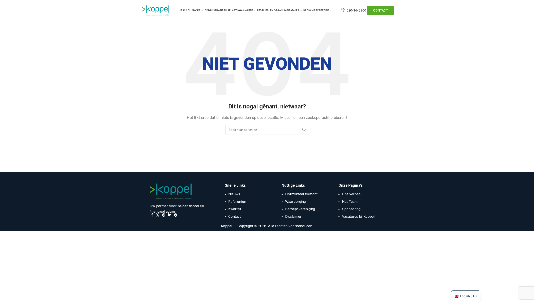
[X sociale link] (158, 215)
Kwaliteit (234, 209)
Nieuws (234, 194)
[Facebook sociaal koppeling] (152, 215)
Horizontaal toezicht (301, 194)
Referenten (237, 201)
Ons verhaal (351, 194)
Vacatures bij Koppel (358, 216)
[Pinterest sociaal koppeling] (164, 215)
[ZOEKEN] (304, 129)
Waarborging (295, 201)
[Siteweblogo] (155, 10)
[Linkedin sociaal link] (169, 215)
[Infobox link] (353, 10)
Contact (234, 216)
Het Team (350, 201)
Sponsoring (351, 209)
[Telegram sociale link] (175, 215)
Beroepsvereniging (300, 209)
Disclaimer (293, 216)
